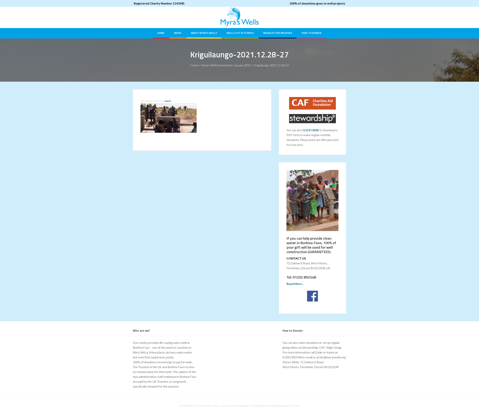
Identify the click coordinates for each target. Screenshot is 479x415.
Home (194, 65)
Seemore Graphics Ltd (285, 405)
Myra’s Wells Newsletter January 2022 (226, 65)
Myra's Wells (239, 17)
